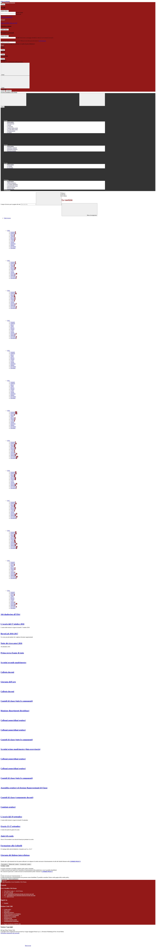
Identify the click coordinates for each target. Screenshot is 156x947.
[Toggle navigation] (13, 99)
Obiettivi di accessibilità (10, 916)
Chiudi (2, 50)
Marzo (12, 235)
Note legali (7, 911)
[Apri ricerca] (92, 99)
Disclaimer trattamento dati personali (10, 933)
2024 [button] (8, 290)
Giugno (12, 239)
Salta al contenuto (5, 1)
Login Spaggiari (42, 40)
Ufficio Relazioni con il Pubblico (12, 914)
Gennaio (13, 232)
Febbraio (13, 233)
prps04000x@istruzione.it (21, 894)
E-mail (17, 37)
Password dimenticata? (6, 17)
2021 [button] (8, 380)
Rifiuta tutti (14, 864)
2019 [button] (8, 440)
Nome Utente (19, 12)
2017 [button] (8, 500)
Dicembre (12, 248)
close (2, 106)
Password (18, 14)
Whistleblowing (8, 918)
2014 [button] (8, 590)
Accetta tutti (25, 864)
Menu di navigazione (92, 215)
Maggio (12, 238)
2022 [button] (8, 350)
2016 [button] (8, 530)
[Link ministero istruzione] (8, 2)
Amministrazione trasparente (11, 921)
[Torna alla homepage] (53, 92)
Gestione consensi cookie (10, 919)
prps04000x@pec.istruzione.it (21, 895)
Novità (63, 194)
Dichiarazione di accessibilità (11, 915)
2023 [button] (8, 320)
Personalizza (4, 864)
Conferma (8, 90)
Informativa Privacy (9, 912)
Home (63, 193)
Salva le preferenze (13, 879)
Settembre (13, 243)
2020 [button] (8, 410)
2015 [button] (8, 560)
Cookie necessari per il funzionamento (11, 876)
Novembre (13, 246)
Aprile (12, 236)
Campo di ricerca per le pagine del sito (10, 204)
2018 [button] (8, 470)
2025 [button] (8, 260)
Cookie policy (7, 909)
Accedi (3, 4)
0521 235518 (9, 892)
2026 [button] (8, 230)
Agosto (12, 242)
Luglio (12, 240)
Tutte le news (7, 218)
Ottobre (12, 245)
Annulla (3, 90)
